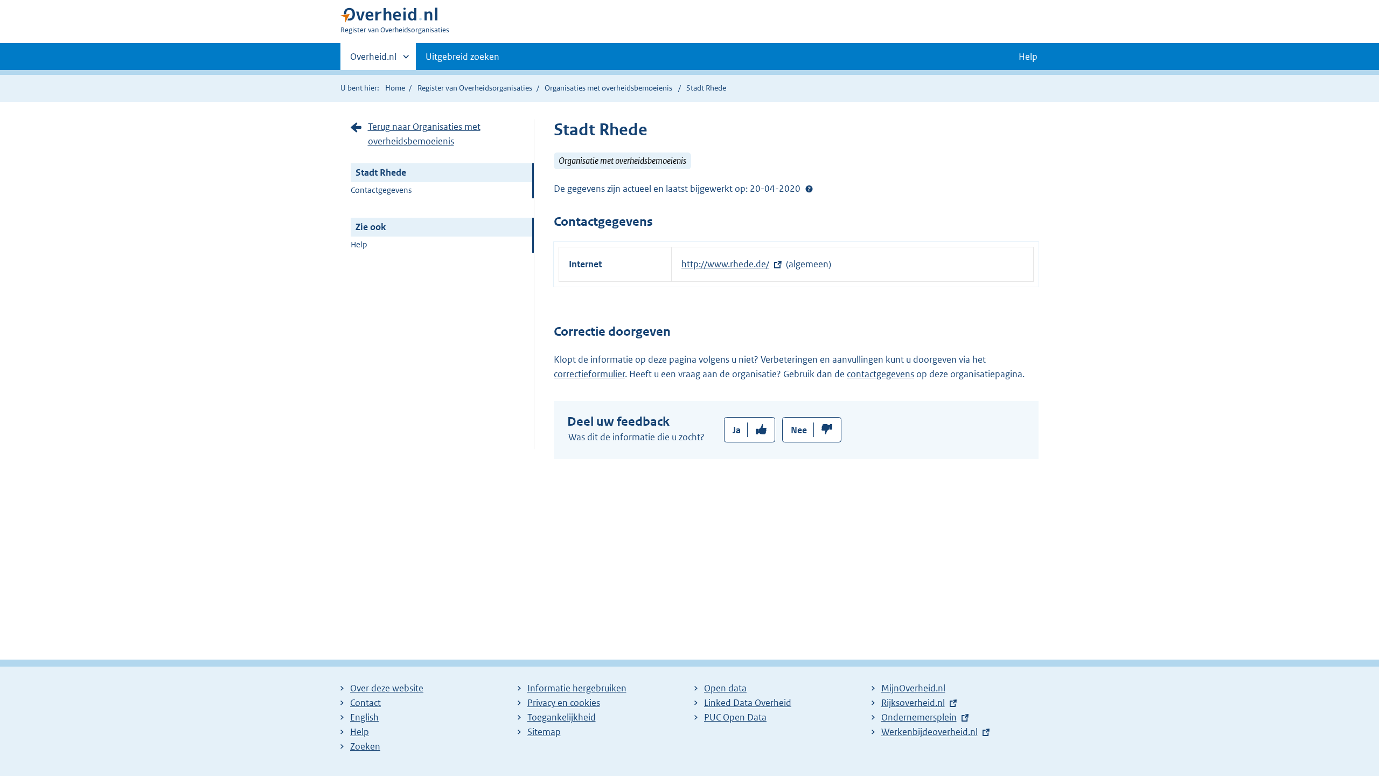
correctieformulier (589, 374)
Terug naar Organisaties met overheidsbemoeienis (424, 134)
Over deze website (386, 688)
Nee (799, 430)
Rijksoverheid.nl (913, 703)
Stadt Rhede (381, 172)
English (364, 717)
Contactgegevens (381, 190)
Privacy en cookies (563, 703)
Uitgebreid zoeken (462, 57)
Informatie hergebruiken (576, 688)
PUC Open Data (735, 717)
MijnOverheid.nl (913, 688)
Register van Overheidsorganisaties (474, 88)
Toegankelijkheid (561, 717)
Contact (365, 703)
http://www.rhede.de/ (725, 264)
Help (359, 244)
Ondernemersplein (919, 717)
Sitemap (544, 732)
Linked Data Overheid (747, 703)
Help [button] (1028, 57)
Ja (737, 430)
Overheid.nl (373, 60)
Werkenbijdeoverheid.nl (929, 732)
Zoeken (365, 746)
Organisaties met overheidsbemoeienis (608, 88)
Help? (809, 188)
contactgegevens (880, 374)
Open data (725, 688)
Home (395, 88)
